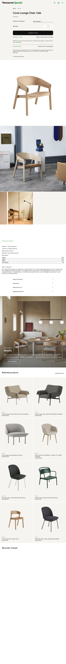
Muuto (19, 8)
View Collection (12, 361)
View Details (37, 21)
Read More (18, 42)
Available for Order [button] (33, 33)
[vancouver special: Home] (12, 3)
